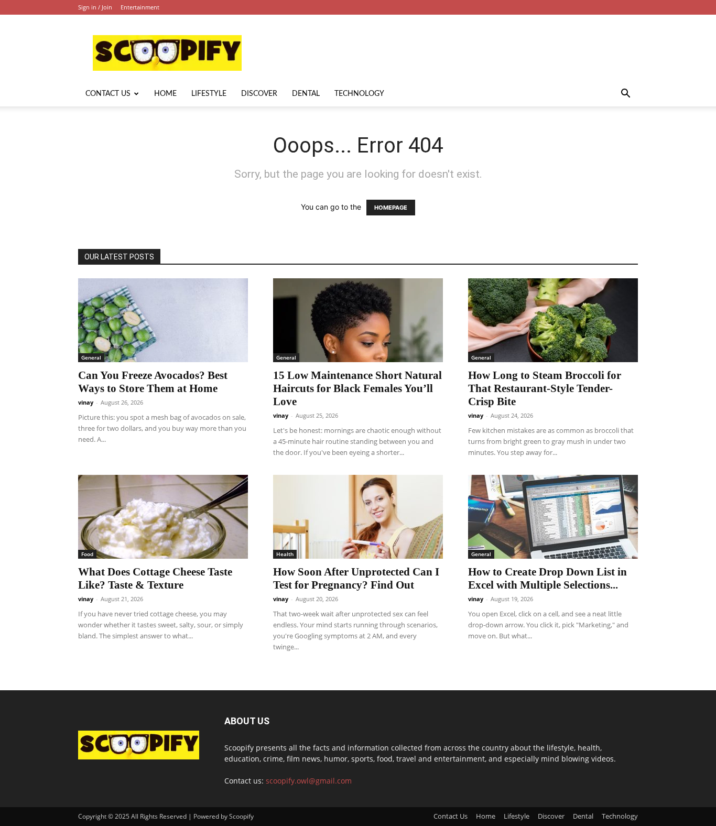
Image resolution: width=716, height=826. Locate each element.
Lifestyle (208, 93)
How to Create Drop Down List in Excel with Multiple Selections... (547, 578)
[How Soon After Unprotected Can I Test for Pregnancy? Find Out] (358, 517)
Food (87, 554)
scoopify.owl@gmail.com (309, 781)
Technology (359, 93)
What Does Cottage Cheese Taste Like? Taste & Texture (155, 578)
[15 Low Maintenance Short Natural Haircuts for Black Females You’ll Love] (358, 320)
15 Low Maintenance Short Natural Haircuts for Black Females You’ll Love (357, 388)
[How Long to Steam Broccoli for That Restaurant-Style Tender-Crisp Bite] (553, 320)
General (91, 357)
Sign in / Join (95, 7)
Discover (259, 93)
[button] (625, 95)
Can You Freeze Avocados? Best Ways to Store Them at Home (152, 382)
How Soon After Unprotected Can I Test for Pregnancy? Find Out (356, 578)
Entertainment (140, 7)
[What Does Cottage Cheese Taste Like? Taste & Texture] (163, 517)
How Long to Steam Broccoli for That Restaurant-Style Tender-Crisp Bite (544, 388)
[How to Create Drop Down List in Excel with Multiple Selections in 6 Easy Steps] (553, 517)
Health (285, 554)
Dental (306, 93)
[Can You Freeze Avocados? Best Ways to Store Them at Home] (163, 320)
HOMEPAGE (390, 207)
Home (165, 93)
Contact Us (108, 93)
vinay (85, 402)
